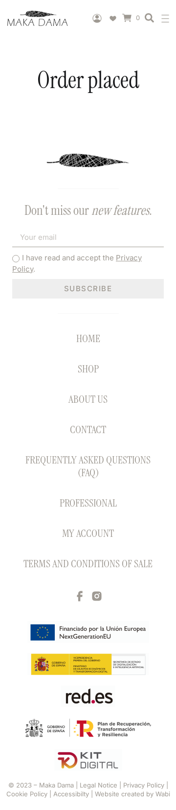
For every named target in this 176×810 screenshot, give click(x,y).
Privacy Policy (144, 785)
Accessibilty (71, 794)
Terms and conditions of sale (88, 563)
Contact (88, 429)
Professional (88, 503)
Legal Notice (99, 785)
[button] (167, 18)
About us (88, 399)
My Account (88, 533)
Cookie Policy (26, 794)
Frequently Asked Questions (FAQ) (88, 466)
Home (88, 338)
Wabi (162, 794)
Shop (88, 369)
